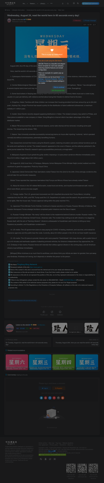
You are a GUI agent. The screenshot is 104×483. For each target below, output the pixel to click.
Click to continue (59, 87)
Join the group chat (58, 90)
